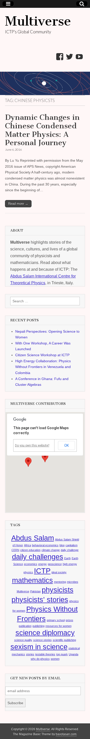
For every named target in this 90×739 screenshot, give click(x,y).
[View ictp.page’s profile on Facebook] (60, 57)
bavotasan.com (66, 734)
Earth (67, 558)
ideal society (59, 572)
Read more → (18, 204)
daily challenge (69, 549)
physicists (58, 590)
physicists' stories (40, 599)
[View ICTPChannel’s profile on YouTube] (79, 57)
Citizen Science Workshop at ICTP (42, 355)
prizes (69, 620)
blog (62, 545)
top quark (62, 654)
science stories (42, 639)
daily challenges (37, 556)
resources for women (59, 625)
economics (30, 564)
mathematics (32, 580)
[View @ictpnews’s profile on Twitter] (70, 57)
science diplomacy (45, 632)
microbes (72, 581)
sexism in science (39, 646)
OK (66, 445)
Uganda (73, 654)
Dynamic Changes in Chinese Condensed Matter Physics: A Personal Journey (42, 130)
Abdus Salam (32, 538)
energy (42, 564)
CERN (15, 549)
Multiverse (38, 21)
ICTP (42, 571)
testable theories (45, 654)
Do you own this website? (32, 445)
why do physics (40, 658)
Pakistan (35, 591)
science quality (23, 639)
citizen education (30, 549)
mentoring (60, 581)
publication (25, 625)
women (55, 658)
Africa (27, 545)
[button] (45, 457)
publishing (38, 625)
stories (30, 654)
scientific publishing (64, 639)
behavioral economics (45, 545)
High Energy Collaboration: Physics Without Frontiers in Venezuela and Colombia (43, 367)
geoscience (55, 564)
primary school (56, 620)
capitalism (72, 545)
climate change (51, 549)
